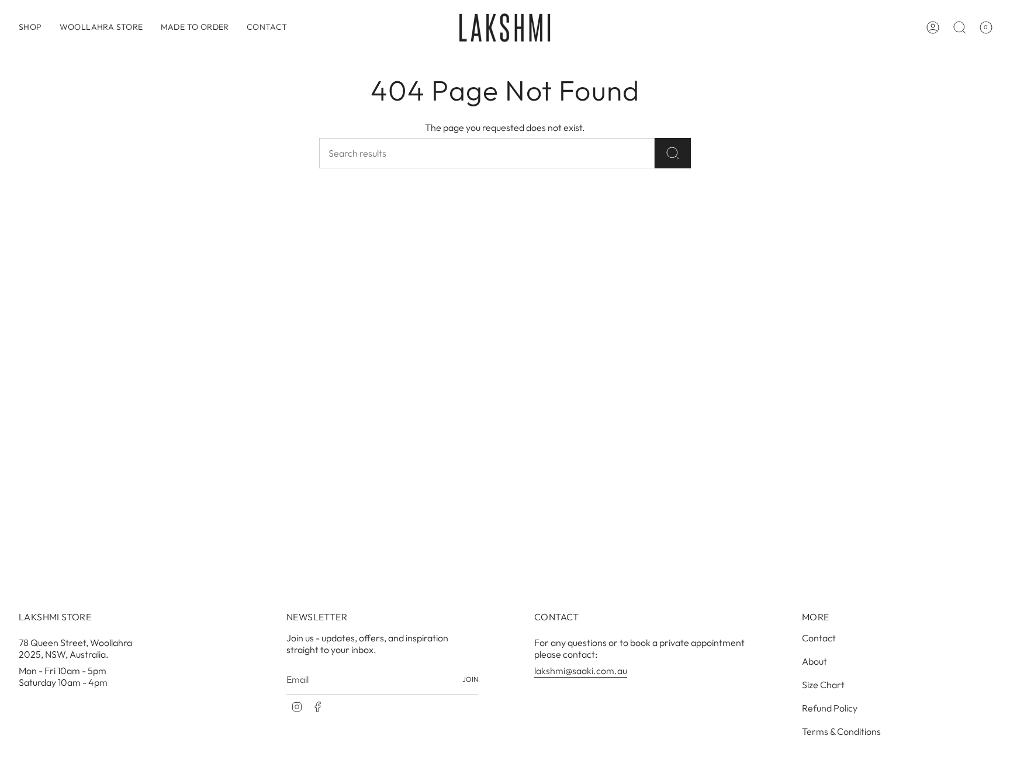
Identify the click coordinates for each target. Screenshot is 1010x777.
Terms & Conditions (841, 731)
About (814, 661)
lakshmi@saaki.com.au (580, 670)
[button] (30, 27)
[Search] (673, 153)
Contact (819, 638)
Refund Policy (829, 708)
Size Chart (823, 684)
